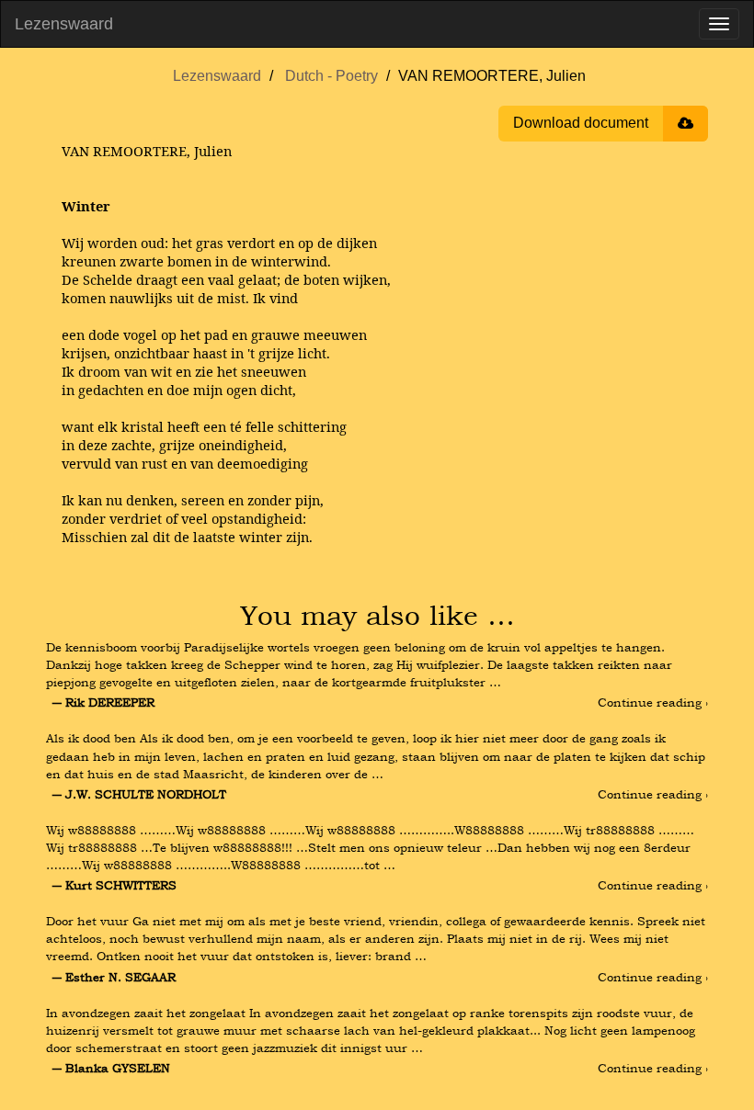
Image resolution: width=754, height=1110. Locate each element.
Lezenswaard (64, 24)
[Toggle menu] (719, 24)
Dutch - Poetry (331, 76)
